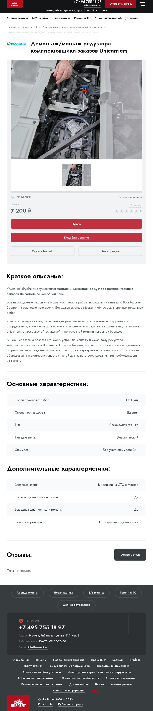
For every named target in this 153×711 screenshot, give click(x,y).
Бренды (117, 660)
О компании (20, 660)
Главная (11, 27)
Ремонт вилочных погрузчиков (41, 684)
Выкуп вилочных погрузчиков (70, 666)
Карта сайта (45, 704)
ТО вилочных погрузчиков (35, 678)
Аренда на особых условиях (42, 672)
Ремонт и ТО (29, 27)
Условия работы (121, 684)
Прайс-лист (98, 660)
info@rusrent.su (92, 5)
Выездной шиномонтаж (112, 666)
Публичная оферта (70, 704)
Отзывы (135, 205)
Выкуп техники (33, 666)
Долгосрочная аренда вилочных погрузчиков (99, 672)
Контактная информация (69, 690)
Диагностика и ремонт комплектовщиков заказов (72, 27)
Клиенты (40, 660)
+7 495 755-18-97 (87, 2)
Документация (78, 684)
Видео (99, 684)
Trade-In (135, 660)
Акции (96, 690)
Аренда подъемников (120, 678)
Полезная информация (68, 660)
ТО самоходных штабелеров (79, 678)
